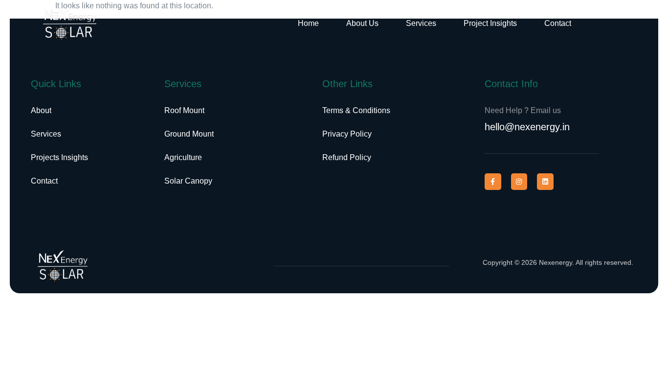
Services (421, 23)
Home (308, 23)
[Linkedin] (545, 181)
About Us (362, 23)
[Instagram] (519, 181)
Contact (557, 23)
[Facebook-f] (493, 181)
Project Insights (490, 23)
